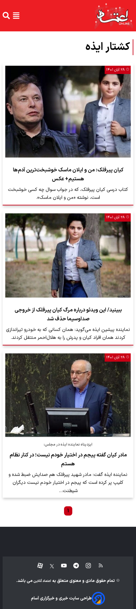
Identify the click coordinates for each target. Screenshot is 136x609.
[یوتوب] (60, 565)
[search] (6, 15)
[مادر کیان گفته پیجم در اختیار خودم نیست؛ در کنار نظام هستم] (68, 395)
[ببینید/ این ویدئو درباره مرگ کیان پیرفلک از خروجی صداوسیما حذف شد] (68, 255)
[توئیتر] (48, 565)
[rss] (97, 565)
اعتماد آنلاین (42, 581)
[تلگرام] (73, 565)
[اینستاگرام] (85, 565)
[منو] (16, 15)
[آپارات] (37, 565)
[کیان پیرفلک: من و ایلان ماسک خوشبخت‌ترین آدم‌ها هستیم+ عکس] (68, 112)
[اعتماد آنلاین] (113, 16)
